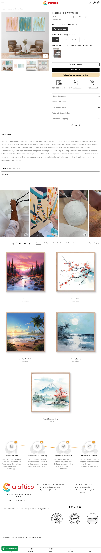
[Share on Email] (79, 16)
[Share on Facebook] (73, 16)
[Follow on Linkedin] (75, 507)
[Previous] (35, 243)
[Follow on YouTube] (80, 507)
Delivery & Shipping (60, 119)
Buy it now (75, 70)
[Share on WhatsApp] (86, 16)
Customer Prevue (59, 107)
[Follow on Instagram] (72, 507)
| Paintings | (60, 484)
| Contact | (52, 484)
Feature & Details (59, 102)
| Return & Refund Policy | (82, 487)
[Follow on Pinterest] (77, 507)
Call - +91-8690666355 (11, 509)
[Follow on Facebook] (69, 507)
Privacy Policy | (78, 484)
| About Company (55, 490)
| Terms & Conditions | (76, 490)
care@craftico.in (30, 509)
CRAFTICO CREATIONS (32, 537)
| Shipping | (88, 484)
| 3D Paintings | (44, 487)
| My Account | (44, 490)
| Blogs (82, 492)
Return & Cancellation (61, 113)
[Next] (98, 243)
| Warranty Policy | (90, 490)
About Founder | (42, 484)
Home (3, 9)
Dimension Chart (59, 96)
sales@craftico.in (43, 509)
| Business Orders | (55, 487)
